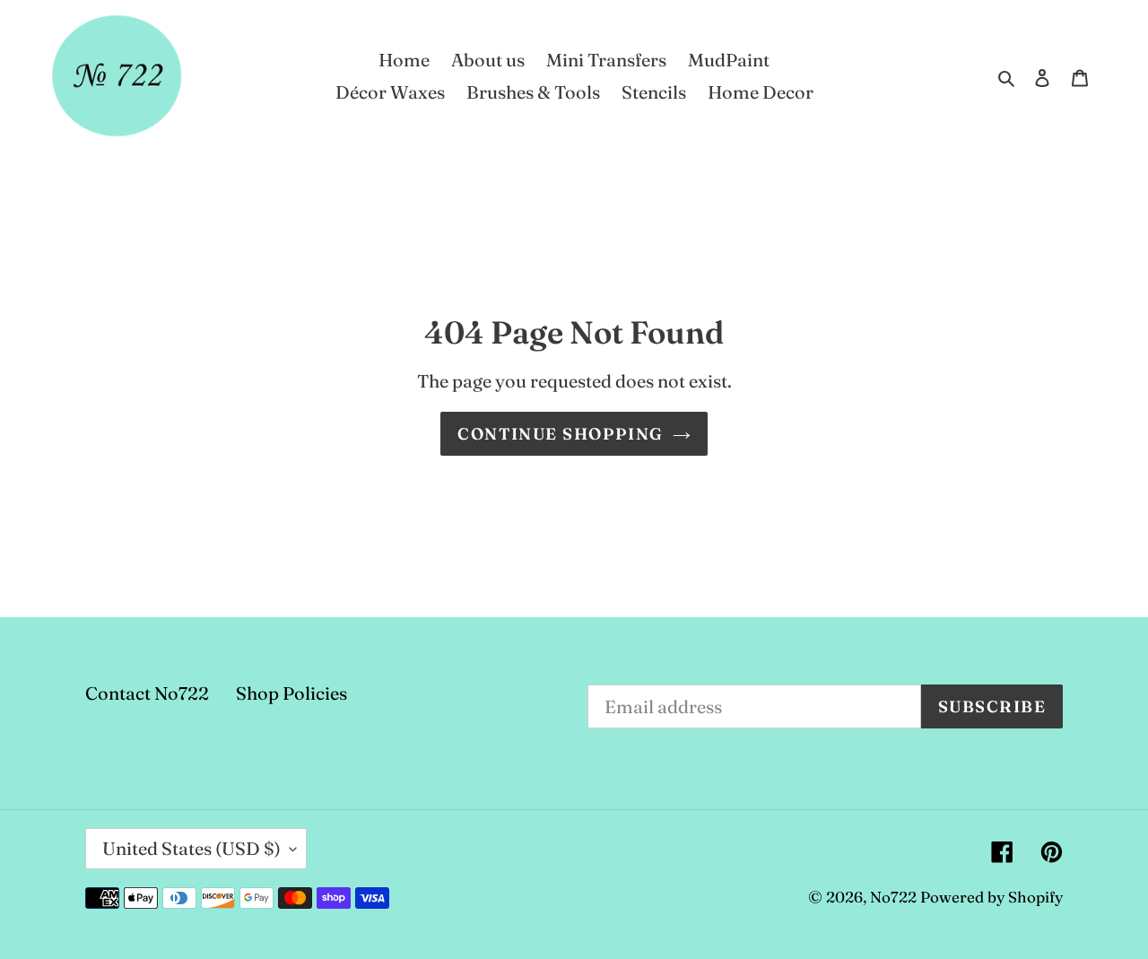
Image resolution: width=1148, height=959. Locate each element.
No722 (893, 896)
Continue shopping (560, 433)
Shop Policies (291, 693)
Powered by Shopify (991, 896)
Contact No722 (147, 693)
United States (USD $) (191, 848)
